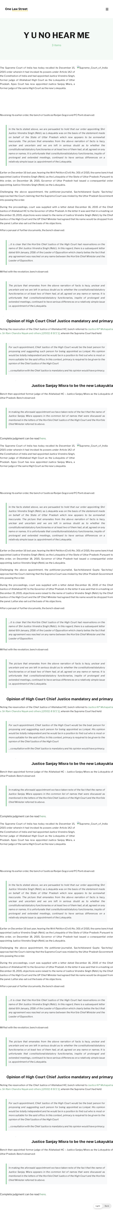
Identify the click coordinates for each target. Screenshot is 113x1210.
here (43, 438)
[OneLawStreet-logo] (16, 6)
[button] (102, 1206)
